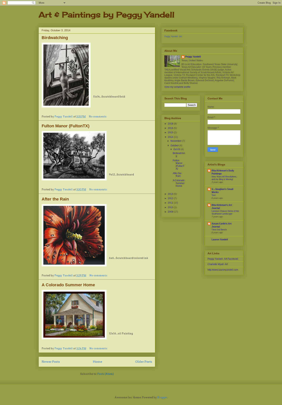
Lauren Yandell (220, 239)
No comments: (98, 116)
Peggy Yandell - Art (173, 36)
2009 (171, 211)
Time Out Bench (219, 229)
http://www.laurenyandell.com (223, 269)
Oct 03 (177, 149)
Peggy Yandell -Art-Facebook (223, 259)
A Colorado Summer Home (68, 284)
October (175, 145)
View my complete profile (177, 87)
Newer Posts (51, 361)
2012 (171, 198)
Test (214, 195)
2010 (171, 207)
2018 (171, 123)
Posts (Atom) (105, 373)
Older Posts (143, 361)
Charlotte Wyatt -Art (218, 264)
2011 (171, 202)
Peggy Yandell (193, 56)
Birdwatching (55, 37)
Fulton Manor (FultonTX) (65, 126)
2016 (171, 128)
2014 (171, 137)
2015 (171, 132)
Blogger (162, 397)
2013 (171, 194)
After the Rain (55, 199)
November (176, 141)
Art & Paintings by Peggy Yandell (106, 14)
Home (97, 361)
